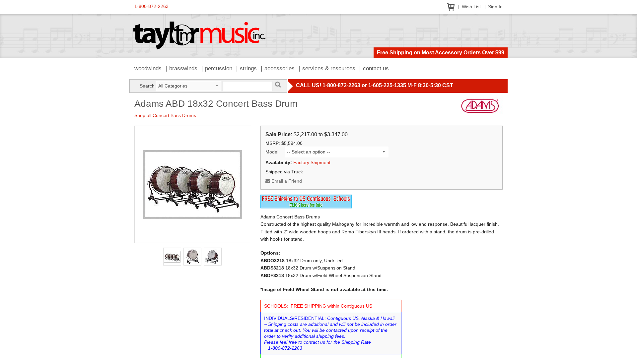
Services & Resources (328, 68)
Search (147, 86)
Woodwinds (148, 68)
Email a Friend (286, 181)
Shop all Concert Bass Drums (165, 115)
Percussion (218, 68)
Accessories (279, 68)
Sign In (495, 6)
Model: (272, 151)
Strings (248, 68)
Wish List (471, 6)
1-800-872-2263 (151, 6)
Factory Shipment (311, 162)
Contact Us (376, 68)
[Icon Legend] (306, 201)
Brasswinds (183, 68)
